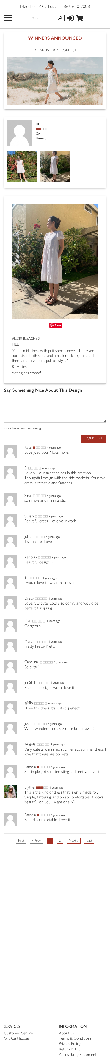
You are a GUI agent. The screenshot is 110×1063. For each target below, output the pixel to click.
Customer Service (18, 1033)
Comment (93, 438)
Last (89, 840)
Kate (28, 448)
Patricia (30, 815)
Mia (27, 621)
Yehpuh (30, 558)
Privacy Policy (70, 1044)
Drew (29, 599)
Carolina (31, 662)
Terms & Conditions (75, 1039)
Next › (73, 840)
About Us (67, 1033)
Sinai (28, 496)
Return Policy (69, 1049)
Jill (25, 578)
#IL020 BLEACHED (26, 338)
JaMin (28, 703)
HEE (15, 345)
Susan (29, 516)
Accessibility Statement (77, 1055)
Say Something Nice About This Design (43, 390)
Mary (29, 642)
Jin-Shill (30, 683)
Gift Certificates (16, 1039)
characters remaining (22, 428)
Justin (28, 724)
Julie (27, 537)
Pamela (30, 767)
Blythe (29, 788)
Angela (30, 744)
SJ (25, 468)
